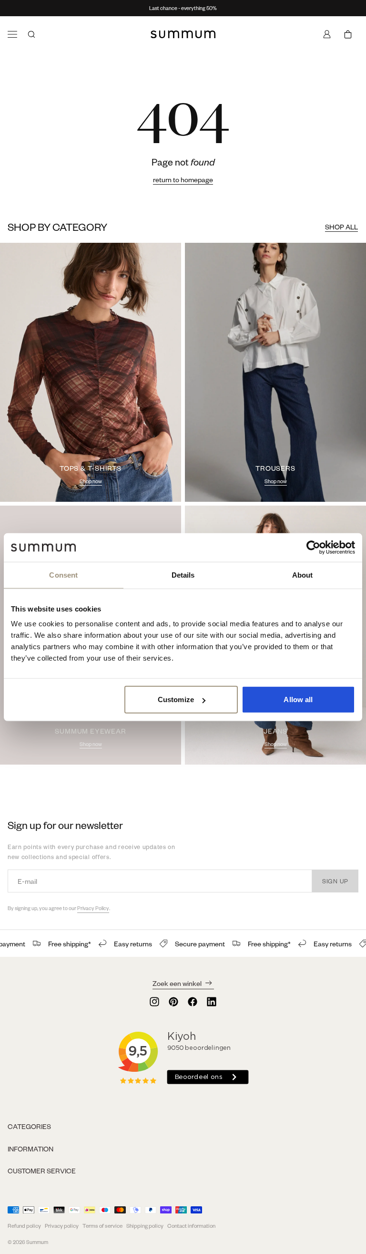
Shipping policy (144, 1225)
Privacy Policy (93, 908)
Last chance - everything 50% (183, 8)
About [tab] (302, 574)
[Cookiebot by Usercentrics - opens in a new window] (313, 547)
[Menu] (12, 34)
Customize (176, 699)
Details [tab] (183, 574)
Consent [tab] (63, 574)
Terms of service (102, 1225)
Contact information (191, 1225)
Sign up (335, 881)
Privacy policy (62, 1225)
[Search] (31, 34)
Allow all (298, 699)
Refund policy (24, 1225)
